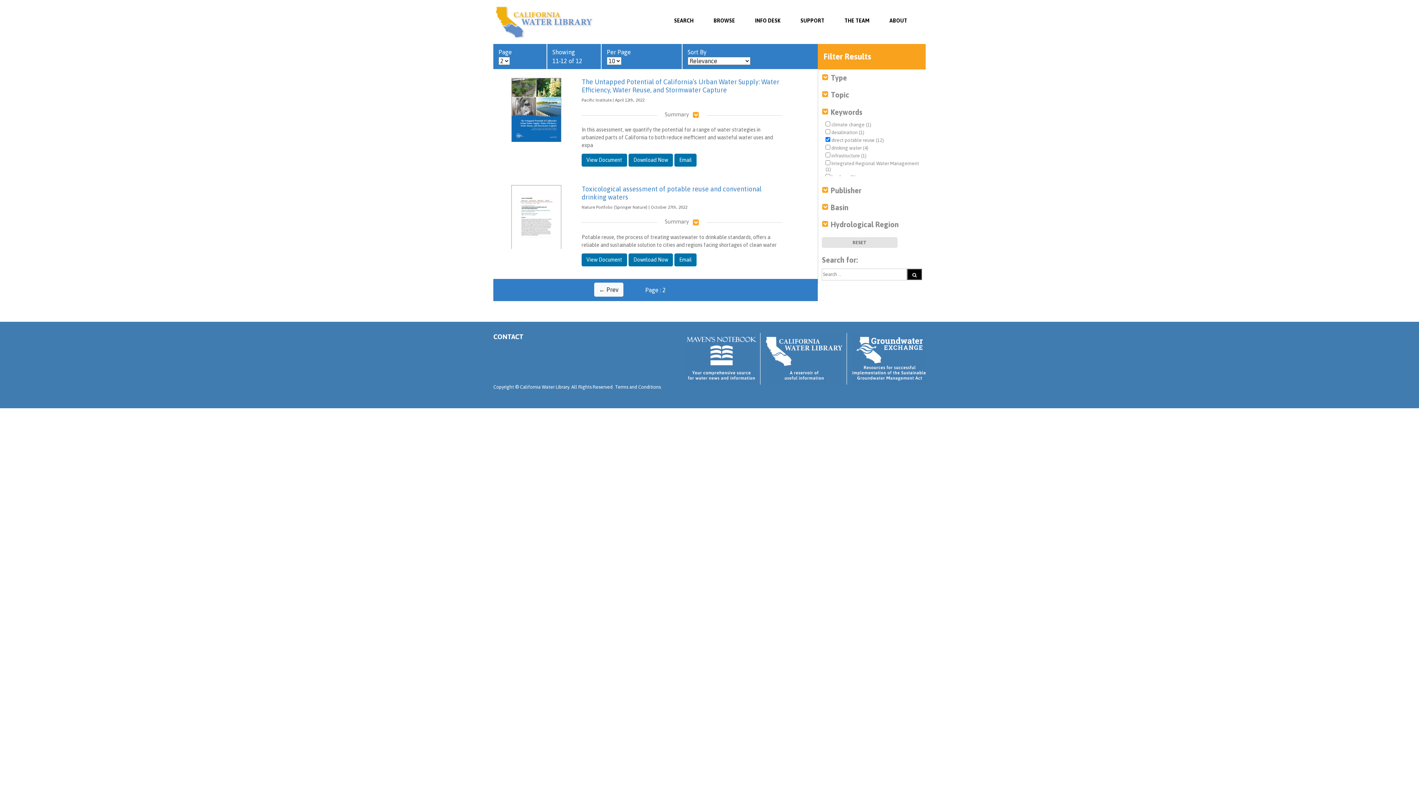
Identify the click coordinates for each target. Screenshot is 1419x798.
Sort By (697, 52)
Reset (860, 242)
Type (839, 78)
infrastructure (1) (848, 155)
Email (685, 160)
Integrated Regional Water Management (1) (872, 166)
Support (812, 21)
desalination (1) (847, 132)
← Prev (609, 289)
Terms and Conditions (638, 387)
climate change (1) (850, 124)
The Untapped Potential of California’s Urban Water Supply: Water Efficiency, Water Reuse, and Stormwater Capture (680, 86)
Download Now (650, 160)
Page (505, 52)
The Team (857, 21)
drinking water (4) (849, 148)
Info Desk (767, 21)
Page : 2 (655, 290)
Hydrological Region (865, 224)
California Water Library (544, 22)
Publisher (846, 190)
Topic (840, 95)
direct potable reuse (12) (857, 140)
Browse (724, 21)
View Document (604, 160)
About (898, 21)
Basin (839, 207)
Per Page (619, 52)
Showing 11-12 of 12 (567, 56)
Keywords (846, 112)
